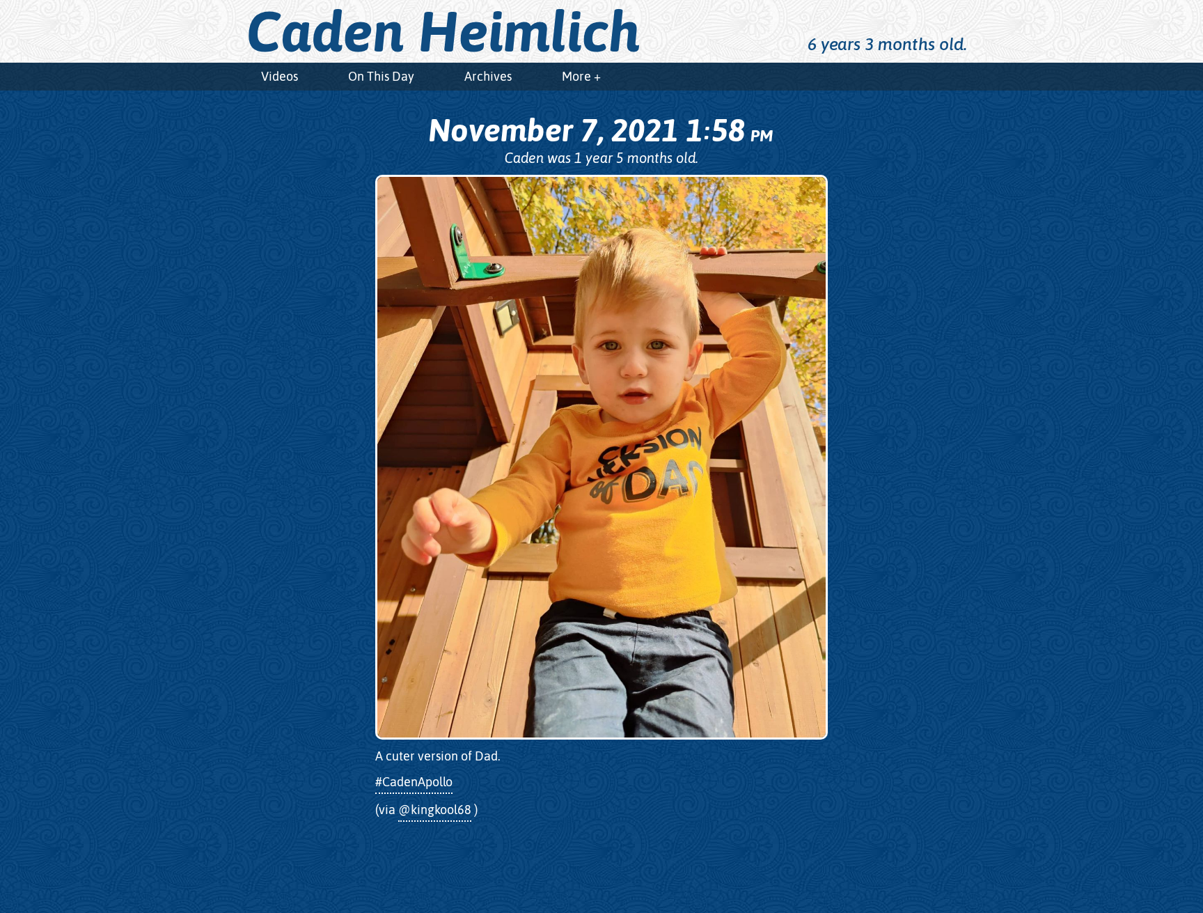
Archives (488, 76)
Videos (279, 76)
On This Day (381, 76)
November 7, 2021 (600, 130)
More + (581, 76)
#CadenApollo (414, 781)
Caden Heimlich (443, 31)
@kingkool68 (434, 809)
